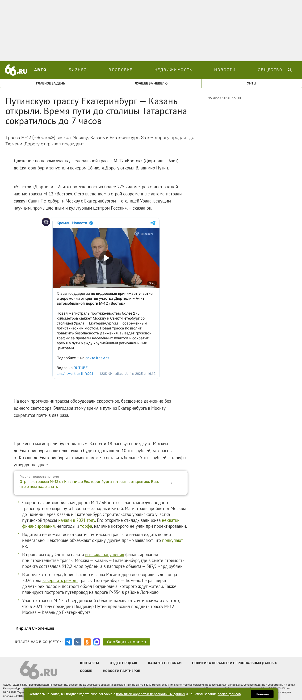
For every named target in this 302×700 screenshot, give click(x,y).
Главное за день (50, 83)
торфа (86, 526)
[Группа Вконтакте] (77, 641)
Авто (40, 69)
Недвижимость (173, 69)
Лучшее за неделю (151, 83)
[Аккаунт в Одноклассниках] (87, 641)
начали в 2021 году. (77, 520)
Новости (225, 69)
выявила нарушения (104, 554)
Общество (270, 69)
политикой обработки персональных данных (150, 694)
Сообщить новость (127, 642)
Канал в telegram (164, 663)
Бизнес (78, 69)
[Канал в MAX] (96, 641)
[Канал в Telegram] (68, 641)
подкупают (172, 540)
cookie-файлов (229, 694)
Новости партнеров (121, 671)
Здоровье (120, 69)
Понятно (262, 694)
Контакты (89, 663)
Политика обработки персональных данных (234, 663)
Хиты (251, 83)
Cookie (86, 671)
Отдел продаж (123, 663)
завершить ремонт (60, 580)
